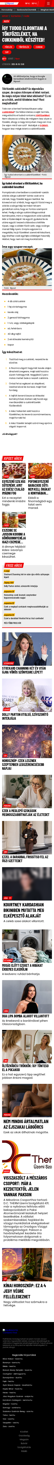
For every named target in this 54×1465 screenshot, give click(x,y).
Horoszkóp (7, 9)
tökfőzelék (24, 46)
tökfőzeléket (42, 115)
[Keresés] (41, 3)
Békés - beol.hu (9, 1366)
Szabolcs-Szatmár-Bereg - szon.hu (18, 1411)
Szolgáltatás (24, 1447)
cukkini (39, 46)
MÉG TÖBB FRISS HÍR (12, 622)
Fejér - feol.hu (8, 1381)
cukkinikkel (8, 112)
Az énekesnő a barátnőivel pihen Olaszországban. (25, 1022)
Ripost (17, 59)
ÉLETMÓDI (16, 16)
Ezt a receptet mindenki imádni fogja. (13, 501)
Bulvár (24, 1443)
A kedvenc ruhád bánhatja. (21, 974)
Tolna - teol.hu (9, 1415)
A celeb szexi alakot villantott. (23, 921)
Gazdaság (24, 1435)
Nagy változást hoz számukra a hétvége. (25, 1303)
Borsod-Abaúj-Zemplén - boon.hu (17, 1370)
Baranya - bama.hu (11, 1363)
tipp (7, 52)
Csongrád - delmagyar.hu (14, 1374)
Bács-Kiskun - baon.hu (13, 1359)
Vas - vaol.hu (8, 1419)
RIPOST (5, 16)
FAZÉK (26, 16)
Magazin (24, 1439)
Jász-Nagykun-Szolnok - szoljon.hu (18, 1396)
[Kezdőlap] (9, 3)
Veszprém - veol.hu (11, 1423)
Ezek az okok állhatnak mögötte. (26, 1132)
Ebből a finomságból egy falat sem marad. (40, 503)
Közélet (24, 1432)
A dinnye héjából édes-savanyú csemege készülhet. (13, 551)
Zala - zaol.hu (9, 1426)
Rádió (24, 1451)
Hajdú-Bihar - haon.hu (12, 1389)
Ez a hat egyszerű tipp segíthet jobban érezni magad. (23, 1076)
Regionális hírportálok (24, 1355)
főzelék (8, 46)
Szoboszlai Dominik (26, 9)
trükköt (44, 125)
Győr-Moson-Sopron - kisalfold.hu (17, 1385)
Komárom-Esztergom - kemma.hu (17, 1400)
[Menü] (48, 3)
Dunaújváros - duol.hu (12, 1378)
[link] (6, 476)
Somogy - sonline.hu (12, 1408)
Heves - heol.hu (9, 1393)
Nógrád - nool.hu (10, 1404)
